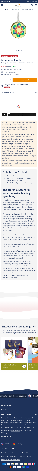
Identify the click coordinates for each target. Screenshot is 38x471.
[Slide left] (16, 50)
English (7, 444)
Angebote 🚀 (15, 9)
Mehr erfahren (6, 436)
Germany (19, 444)
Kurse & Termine (27, 453)
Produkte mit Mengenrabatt (10, 460)
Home (6, 9)
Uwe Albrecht (15, 431)
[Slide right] (21, 50)
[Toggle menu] (2, 5)
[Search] (32, 5)
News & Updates (25, 456)
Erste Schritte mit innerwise (10, 453)
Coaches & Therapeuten (9, 456)
